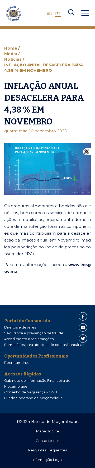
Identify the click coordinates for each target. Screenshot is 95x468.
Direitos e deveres (20, 327)
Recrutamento (17, 362)
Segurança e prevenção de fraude (33, 333)
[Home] (13, 13)
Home (11, 48)
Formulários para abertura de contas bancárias (44, 344)
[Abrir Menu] (85, 13)
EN (49, 13)
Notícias (13, 59)
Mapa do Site (47, 431)
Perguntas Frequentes (47, 450)
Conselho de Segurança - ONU (30, 392)
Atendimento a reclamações (29, 339)
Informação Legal (47, 459)
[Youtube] (83, 327)
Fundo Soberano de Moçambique (33, 398)
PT (58, 13)
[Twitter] (83, 338)
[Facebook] (83, 316)
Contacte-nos (47, 440)
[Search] (71, 13)
